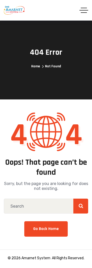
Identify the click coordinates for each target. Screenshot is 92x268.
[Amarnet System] (14, 10)
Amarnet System (35, 258)
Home (35, 66)
